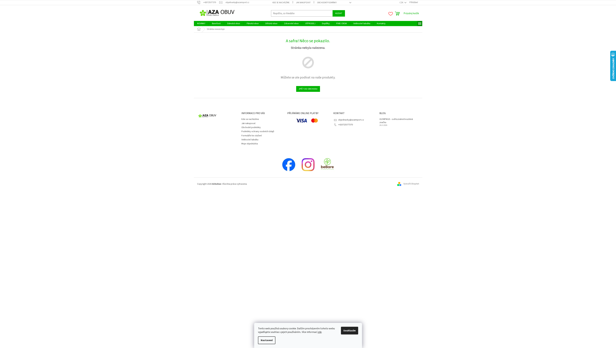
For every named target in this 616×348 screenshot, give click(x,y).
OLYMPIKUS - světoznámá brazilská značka (396, 121)
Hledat (338, 13)
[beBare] (327, 164)
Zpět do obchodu (308, 89)
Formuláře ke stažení (251, 135)
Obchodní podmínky (327, 2)
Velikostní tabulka (249, 139)
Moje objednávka (249, 143)
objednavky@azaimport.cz (351, 119)
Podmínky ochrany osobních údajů (257, 131)
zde (320, 332)
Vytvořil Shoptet (411, 184)
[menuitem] (201, 23)
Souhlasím (349, 330)
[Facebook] (289, 164)
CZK (402, 2)
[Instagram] (308, 164)
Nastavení (267, 340)
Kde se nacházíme (281, 2)
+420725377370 (345, 124)
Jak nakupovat (303, 2)
